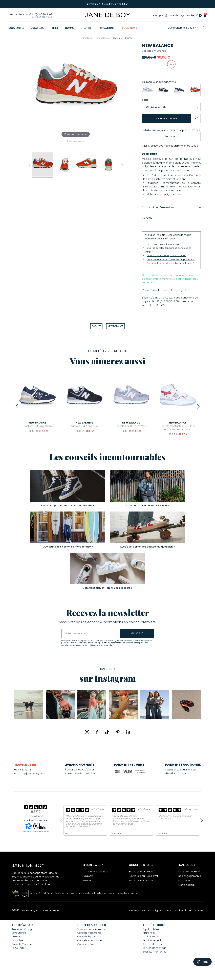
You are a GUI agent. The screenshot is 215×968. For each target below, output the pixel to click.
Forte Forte (18, 948)
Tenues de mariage (154, 948)
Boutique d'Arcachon (141, 880)
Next (197, 406)
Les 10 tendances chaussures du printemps (171, 259)
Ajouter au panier (166, 118)
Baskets (96, 326)
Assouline (17, 940)
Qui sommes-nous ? (190, 871)
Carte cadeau (186, 885)
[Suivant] (115, 90)
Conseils (147, 217)
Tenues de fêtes (152, 944)
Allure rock (149, 933)
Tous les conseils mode (91, 929)
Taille (145, 99)
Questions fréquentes (95, 871)
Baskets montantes (154, 951)
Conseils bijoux (86, 936)
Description (149, 153)
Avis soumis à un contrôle (35, 831)
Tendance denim (153, 940)
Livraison (87, 876)
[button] (204, 15)
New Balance (157, 45)
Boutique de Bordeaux (142, 871)
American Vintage (22, 929)
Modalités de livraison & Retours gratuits (166, 290)
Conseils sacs (85, 944)
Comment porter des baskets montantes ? (170, 263)
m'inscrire (137, 633)
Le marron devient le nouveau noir (166, 244)
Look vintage (150, 936)
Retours (87, 880)
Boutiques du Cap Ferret (143, 876)
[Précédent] (36, 90)
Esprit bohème (151, 929)
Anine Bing (18, 936)
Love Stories (19, 933)
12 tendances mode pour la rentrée (166, 255)
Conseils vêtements (89, 933)
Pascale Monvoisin (23, 944)
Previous (17, 406)
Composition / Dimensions (158, 207)
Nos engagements (189, 876)
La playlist (184, 880)
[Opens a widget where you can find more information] (202, 962)
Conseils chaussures (89, 940)
